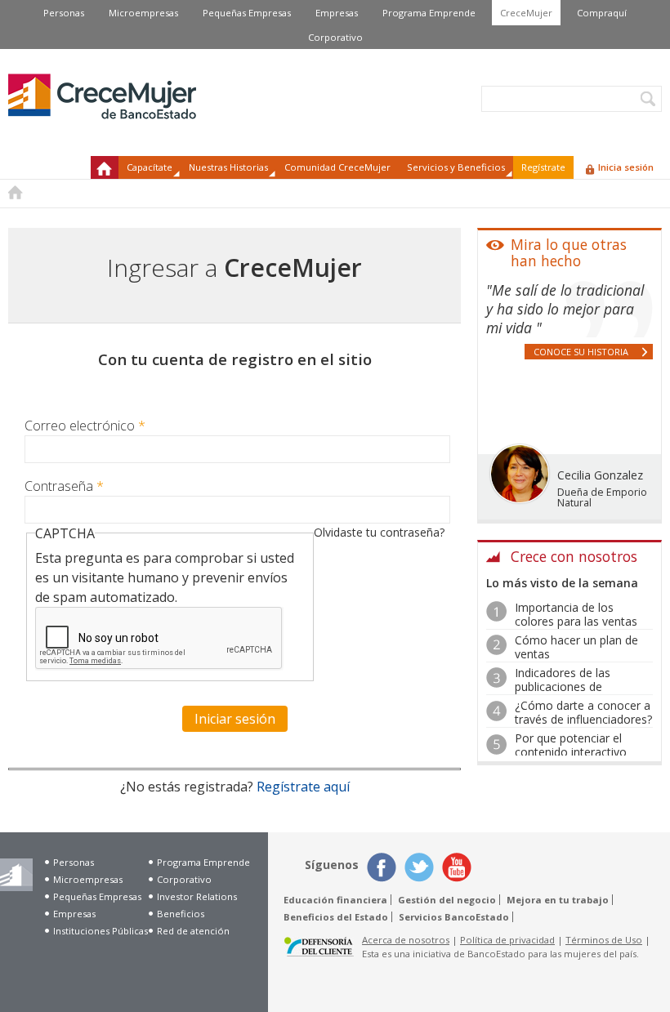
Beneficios (180, 913)
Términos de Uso (603, 940)
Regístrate (543, 167)
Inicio (104, 167)
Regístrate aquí (303, 787)
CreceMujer (526, 13)
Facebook (381, 867)
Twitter (419, 867)
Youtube (456, 867)
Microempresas (143, 13)
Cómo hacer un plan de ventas (576, 647)
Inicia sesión (626, 167)
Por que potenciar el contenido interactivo (571, 745)
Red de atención (193, 931)
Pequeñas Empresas (247, 13)
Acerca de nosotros (405, 940)
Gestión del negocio (447, 899)
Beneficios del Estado (336, 917)
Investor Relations (197, 896)
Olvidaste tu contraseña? (379, 532)
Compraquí (602, 13)
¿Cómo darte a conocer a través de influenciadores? (583, 712)
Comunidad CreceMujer (337, 167)
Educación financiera (335, 899)
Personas (63, 13)
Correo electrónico (85, 426)
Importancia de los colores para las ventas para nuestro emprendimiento (576, 628)
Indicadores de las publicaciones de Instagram (562, 686)
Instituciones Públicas (100, 931)
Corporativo (335, 37)
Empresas (336, 13)
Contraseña (64, 486)
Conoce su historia (581, 352)
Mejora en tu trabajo (558, 899)
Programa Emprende (429, 13)
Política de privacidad (507, 940)
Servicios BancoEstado (454, 917)
